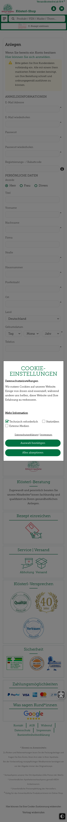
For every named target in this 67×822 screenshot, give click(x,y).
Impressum (46, 435)
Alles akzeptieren (32, 452)
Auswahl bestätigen (32, 443)
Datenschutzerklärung (26, 435)
